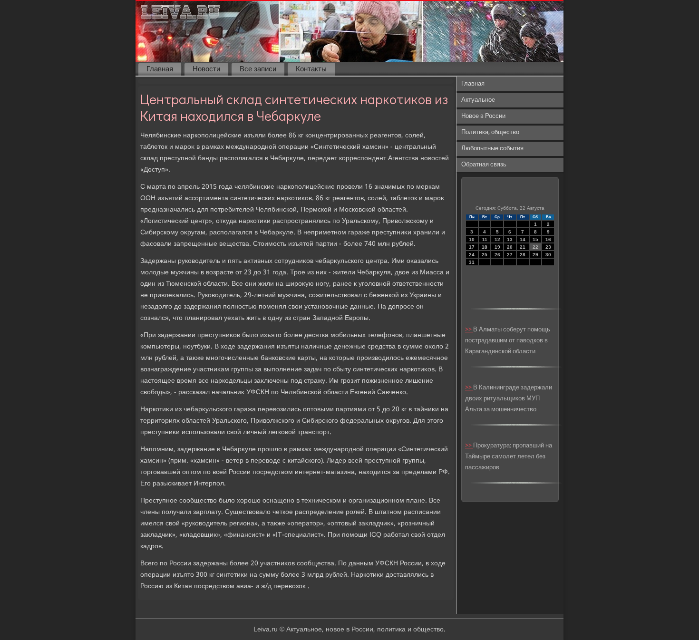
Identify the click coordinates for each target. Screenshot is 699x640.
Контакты (311, 69)
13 (510, 239)
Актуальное (478, 100)
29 (535, 254)
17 (472, 247)
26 (497, 254)
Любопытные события (492, 148)
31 (472, 262)
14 (522, 239)
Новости (206, 69)
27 (510, 254)
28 (522, 254)
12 (497, 239)
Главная (159, 69)
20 (510, 247)
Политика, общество (490, 132)
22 (535, 247)
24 (472, 254)
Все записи (258, 69)
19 (497, 247)
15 (535, 239)
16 (548, 239)
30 (548, 254)
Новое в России (483, 116)
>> (469, 329)
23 (548, 247)
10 (472, 239)
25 (484, 254)
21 (522, 247)
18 (484, 247)
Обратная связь (483, 164)
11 (484, 239)
